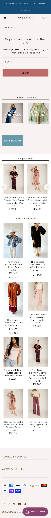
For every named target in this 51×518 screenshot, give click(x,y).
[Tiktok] (25, 504)
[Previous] (4, 187)
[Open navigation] (7, 18)
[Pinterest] (14, 504)
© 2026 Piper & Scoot (13, 512)
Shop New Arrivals (25, 218)
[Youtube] (19, 504)
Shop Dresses (25, 158)
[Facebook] (4, 504)
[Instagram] (9, 504)
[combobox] (25, 27)
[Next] (47, 187)
